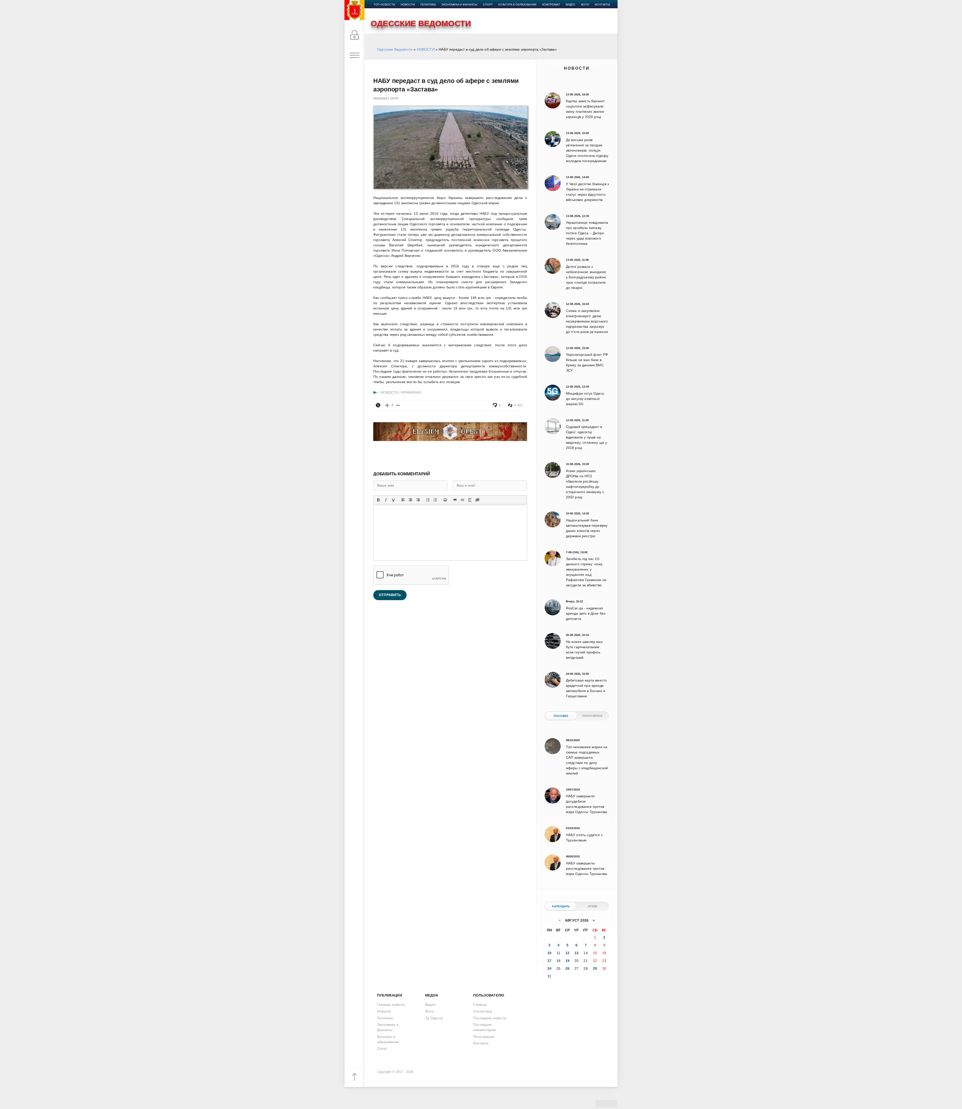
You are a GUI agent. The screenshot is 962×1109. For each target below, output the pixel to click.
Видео (570, 4)
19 (567, 961)
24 (549, 968)
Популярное (592, 715)
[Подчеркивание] (393, 500)
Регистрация (483, 1037)
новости (408, 4)
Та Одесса (434, 1018)
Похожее (561, 715)
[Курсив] (386, 500)
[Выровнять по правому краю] (418, 500)
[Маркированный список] (428, 500)
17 (549, 961)
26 (567, 968)
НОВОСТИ (426, 49)
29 (595, 968)
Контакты (602, 4)
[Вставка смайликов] (445, 500)
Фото (585, 4)
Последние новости (489, 1018)
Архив (592, 906)
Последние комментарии (484, 1027)
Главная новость (391, 1005)
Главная (480, 1005)
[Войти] (354, 35)
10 (549, 953)
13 (576, 953)
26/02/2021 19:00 (385, 98)
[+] (387, 405)
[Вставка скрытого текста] (477, 500)
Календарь (561, 906)
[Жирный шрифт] (378, 500)
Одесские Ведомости (395, 49)
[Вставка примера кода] (462, 500)
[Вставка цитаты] (455, 500)
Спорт (488, 4)
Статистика (482, 1011)
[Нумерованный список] (435, 500)
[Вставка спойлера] (470, 500)
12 (567, 953)
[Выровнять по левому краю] (403, 500)
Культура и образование (517, 4)
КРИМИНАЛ (411, 392)
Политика (428, 4)
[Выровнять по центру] (410, 500)
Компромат (551, 4)
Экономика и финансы (459, 4)
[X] (378, 405)
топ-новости (384, 4)
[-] (398, 405)
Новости (577, 68)
